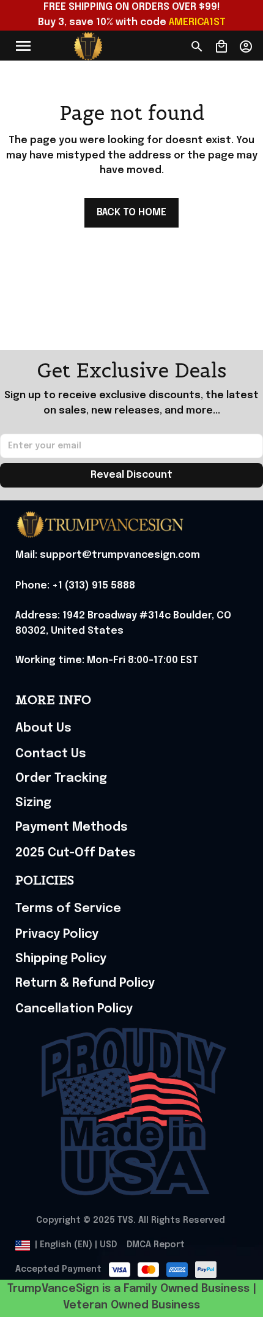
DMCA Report (156, 1245)
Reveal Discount (131, 475)
